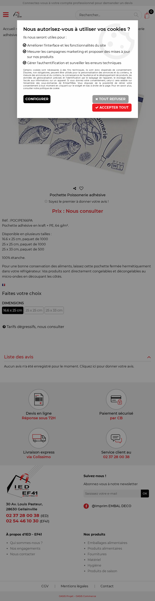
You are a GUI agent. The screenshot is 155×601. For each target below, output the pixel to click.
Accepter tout (113, 107)
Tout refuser (112, 99)
